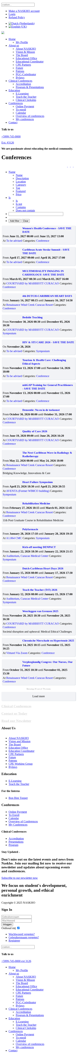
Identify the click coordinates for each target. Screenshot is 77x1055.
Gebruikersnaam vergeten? (24, 937)
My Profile (22, 42)
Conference (42, 240)
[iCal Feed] (75, 165)
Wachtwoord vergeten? (22, 934)
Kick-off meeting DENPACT (39, 547)
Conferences (16, 103)
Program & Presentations (30, 87)
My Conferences (18, 824)
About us (14, 45)
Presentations (16, 841)
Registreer (14, 940)
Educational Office (26, 58)
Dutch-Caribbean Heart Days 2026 (42, 568)
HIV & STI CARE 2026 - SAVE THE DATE (48, 342)
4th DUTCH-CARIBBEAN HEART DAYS (47, 296)
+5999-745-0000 (11, 136)
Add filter (14, 221)
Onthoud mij (8, 928)
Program (13, 844)
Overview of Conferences (23, 821)
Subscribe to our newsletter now (19, 877)
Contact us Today (14, 713)
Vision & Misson (25, 51)
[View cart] (66, 165)
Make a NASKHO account (24, 10)
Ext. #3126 (7, 142)
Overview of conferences (30, 116)
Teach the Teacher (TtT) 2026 (39, 589)
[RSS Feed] (72, 165)
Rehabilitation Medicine (36, 503)
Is (17, 200)
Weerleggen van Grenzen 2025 (40, 611)
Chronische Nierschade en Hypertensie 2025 (48, 640)
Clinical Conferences (20, 80)
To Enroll (14, 815)
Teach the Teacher (26, 96)
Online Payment (25, 106)
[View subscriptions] (69, 165)
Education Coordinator (21, 750)
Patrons (20, 71)
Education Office (18, 747)
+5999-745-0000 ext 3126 (16, 961)
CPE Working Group (21, 763)
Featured (21, 191)
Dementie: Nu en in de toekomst (41, 410)
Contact (13, 122)
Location (21, 181)
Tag (18, 187)
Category (21, 184)
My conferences (25, 119)
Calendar (21, 112)
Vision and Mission (19, 741)
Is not (19, 204)
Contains (21, 207)
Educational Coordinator (30, 61)
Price (18, 194)
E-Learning (22, 93)
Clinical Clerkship (26, 100)
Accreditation (23, 83)
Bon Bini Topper (18, 797)
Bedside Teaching (32, 317)
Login (12, 14)
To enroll (21, 109)
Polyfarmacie (30, 529)
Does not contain (25, 210)
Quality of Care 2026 (34, 431)
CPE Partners (23, 64)
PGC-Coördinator (26, 74)
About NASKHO (26, 48)
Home (12, 39)
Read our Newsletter (16, 721)
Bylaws (20, 77)
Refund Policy (17, 17)
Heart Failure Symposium (37, 482)
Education (14, 90)
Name (19, 175)
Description (22, 178)
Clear (25, 221)
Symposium (9, 333)
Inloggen (7, 924)
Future (19, 67)
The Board (22, 55)
